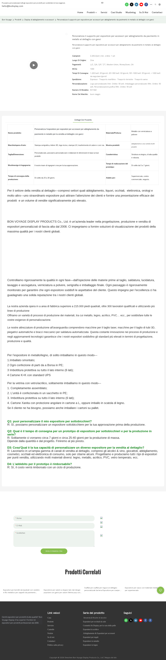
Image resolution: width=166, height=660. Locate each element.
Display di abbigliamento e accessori (39, 20)
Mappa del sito (111, 657)
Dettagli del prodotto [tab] (83, 120)
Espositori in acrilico (91, 629)
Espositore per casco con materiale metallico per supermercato (142, 589)
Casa (49, 618)
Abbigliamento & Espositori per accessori (99, 633)
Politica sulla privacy (55, 645)
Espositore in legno (90, 645)
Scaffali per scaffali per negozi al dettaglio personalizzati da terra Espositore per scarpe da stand (103, 589)
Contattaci (51, 641)
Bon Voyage (7, 20)
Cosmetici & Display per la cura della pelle (99, 625)
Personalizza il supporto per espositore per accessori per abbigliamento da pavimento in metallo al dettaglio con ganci (105, 20)
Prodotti (18, 20)
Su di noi (51, 637)
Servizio (50, 625)
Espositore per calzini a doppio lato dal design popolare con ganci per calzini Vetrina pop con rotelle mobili (62, 591)
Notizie (50, 633)
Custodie (51, 629)
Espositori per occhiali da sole (94, 622)
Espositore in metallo (91, 641)
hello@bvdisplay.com (115, 522)
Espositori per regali (90, 637)
